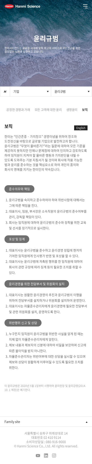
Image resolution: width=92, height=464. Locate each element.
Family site (12, 421)
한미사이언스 (22, 6)
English (80, 128)
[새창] (38, 456)
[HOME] (5, 91)
